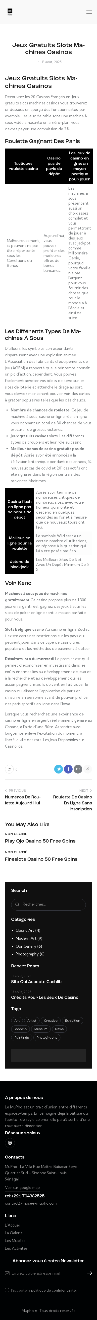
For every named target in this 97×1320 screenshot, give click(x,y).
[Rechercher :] (48, 904)
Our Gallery (26, 946)
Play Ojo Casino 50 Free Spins (40, 841)
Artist (31, 1020)
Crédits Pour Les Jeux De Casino (44, 998)
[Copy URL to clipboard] (87, 769)
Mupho (28, 1310)
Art (17, 1020)
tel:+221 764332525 (25, 1196)
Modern (20, 1029)
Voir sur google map (22, 1187)
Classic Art (25, 930)
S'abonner (88, 1273)
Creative (50, 1020)
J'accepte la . (44, 1290)
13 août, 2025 (21, 976)
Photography (27, 954)
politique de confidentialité (53, 1290)
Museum (41, 1029)
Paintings (21, 1037)
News (59, 1029)
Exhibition (72, 1020)
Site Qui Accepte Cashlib (36, 982)
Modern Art (26, 938)
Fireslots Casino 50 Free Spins (41, 859)
